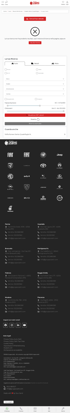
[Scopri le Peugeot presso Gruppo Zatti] (27, 187)
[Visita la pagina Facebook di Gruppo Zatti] (6, 325)
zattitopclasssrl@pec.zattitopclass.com (18, 379)
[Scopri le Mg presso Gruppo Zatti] (10, 176)
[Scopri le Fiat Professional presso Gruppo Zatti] (27, 155)
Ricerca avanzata (35, 123)
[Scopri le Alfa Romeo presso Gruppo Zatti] (43, 155)
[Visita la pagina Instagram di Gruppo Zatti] (12, 325)
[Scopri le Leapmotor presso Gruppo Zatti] (59, 187)
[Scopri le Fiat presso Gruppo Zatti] (10, 155)
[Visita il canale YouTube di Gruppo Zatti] (25, 325)
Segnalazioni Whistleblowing (14, 346)
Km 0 (8, 73)
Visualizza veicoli (36, 115)
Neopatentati (10, 99)
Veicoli (36, 63)
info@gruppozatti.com (17, 238)
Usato (39, 69)
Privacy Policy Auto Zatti (12, 339)
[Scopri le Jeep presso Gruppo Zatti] (59, 155)
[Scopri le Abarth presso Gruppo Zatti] (10, 165)
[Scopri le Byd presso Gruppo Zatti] (27, 198)
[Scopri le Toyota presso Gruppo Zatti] (43, 165)
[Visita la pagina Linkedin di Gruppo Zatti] (19, 325)
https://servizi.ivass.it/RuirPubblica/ (39, 383)
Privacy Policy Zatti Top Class (14, 341)
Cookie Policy (8, 343)
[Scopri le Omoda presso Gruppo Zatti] (10, 198)
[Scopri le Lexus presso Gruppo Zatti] (59, 176)
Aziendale (40, 73)
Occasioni (39, 99)
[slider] (8, 106)
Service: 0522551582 (15, 235)
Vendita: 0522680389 (15, 232)
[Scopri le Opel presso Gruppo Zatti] (10, 187)
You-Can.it (19, 393)
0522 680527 (11, 387)
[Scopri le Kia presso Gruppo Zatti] (27, 176)
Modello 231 (8, 348)
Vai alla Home (35, 43)
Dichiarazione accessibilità (13, 350)
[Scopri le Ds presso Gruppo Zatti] (43, 176)
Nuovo (8, 69)
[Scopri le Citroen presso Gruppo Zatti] (59, 165)
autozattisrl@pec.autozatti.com (16, 367)
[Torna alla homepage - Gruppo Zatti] (34, 3)
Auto (16, 63)
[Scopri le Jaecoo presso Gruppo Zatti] (43, 187)
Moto (57, 63)
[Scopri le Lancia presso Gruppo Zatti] (27, 165)
